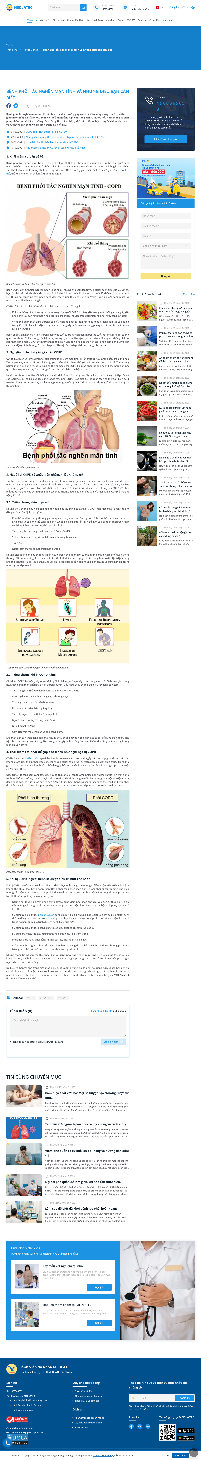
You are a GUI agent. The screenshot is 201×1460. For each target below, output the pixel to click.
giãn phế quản (46, 914)
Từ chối (165, 1455)
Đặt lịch (99, 1287)
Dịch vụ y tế (58, 20)
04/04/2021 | (44, 142)
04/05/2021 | (39, 131)
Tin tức (121, 20)
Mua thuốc (168, 20)
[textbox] (166, 246)
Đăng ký (174, 7)
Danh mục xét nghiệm (149, 20)
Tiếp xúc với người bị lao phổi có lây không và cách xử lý (85, 1124)
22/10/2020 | (57, 137)
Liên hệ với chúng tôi (165, 139)
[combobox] (166, 246)
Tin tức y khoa (30, 49)
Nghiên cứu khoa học (104, 20)
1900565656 (16, 1391)
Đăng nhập (188, 7)
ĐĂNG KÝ (185, 1398)
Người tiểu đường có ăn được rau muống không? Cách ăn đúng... (175, 386)
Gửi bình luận (110, 1041)
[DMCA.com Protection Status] (17, 1439)
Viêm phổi (62, 998)
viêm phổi (32, 758)
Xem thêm (189, 294)
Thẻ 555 (131, 20)
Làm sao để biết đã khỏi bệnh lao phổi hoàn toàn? (81, 1209)
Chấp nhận (180, 1455)
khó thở (30, 998)
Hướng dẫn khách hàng (79, 20)
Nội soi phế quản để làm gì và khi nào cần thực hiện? (83, 1182)
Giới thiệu (45, 20)
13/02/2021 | (48, 147)
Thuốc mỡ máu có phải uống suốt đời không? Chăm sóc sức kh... (176, 486)
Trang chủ (12, 49)
